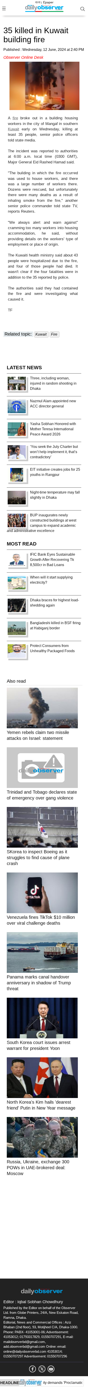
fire (15, 118)
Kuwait (13, 129)
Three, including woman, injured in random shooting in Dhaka (53, 383)
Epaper (48, 2)
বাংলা (37, 2)
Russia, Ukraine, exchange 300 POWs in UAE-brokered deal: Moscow (38, 1167)
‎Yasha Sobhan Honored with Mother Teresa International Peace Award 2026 (53, 429)
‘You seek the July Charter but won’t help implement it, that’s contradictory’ (54, 452)
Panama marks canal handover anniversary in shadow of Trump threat (39, 982)
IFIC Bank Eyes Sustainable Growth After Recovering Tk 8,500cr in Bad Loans (52, 560)
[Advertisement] (44, 1227)
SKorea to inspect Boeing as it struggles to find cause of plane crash (38, 857)
